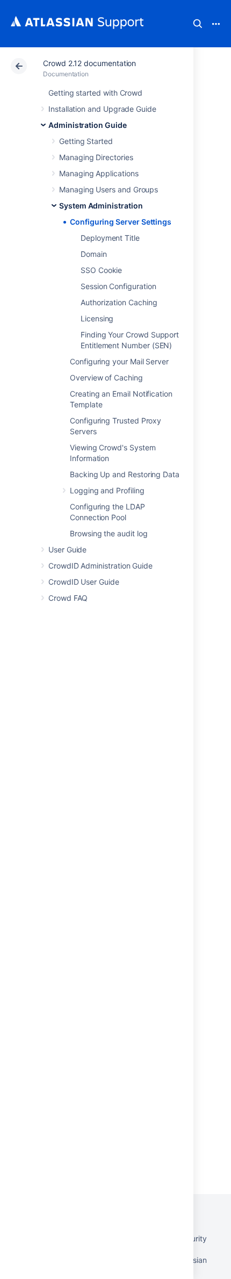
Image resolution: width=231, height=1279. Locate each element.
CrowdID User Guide (83, 581)
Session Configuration (118, 286)
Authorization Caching (119, 302)
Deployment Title (110, 237)
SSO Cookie (101, 270)
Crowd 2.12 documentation (89, 63)
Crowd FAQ (68, 597)
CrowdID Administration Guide (100, 565)
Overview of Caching (106, 377)
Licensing (97, 318)
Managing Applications (99, 173)
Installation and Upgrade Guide (102, 108)
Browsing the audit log (108, 533)
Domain (94, 253)
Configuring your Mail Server (119, 361)
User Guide (67, 549)
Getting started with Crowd (95, 92)
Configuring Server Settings (120, 221)
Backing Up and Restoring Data (124, 474)
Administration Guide (87, 125)
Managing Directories (96, 157)
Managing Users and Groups (108, 189)
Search (197, 23)
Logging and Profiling (107, 490)
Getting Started (86, 141)
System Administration (101, 205)
